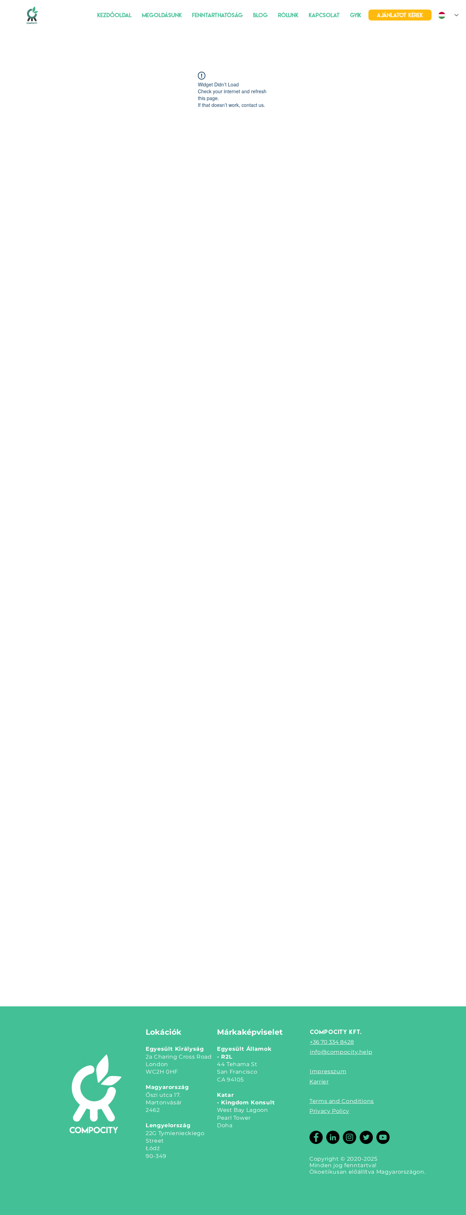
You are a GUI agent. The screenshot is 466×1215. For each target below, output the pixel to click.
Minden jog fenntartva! (343, 1165)
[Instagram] (349, 1137)
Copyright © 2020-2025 (343, 1159)
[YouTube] (383, 1137)
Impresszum (328, 1071)
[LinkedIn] (332, 1137)
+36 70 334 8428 (332, 1042)
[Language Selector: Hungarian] (448, 15)
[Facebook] (316, 1137)
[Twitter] (366, 1137)
